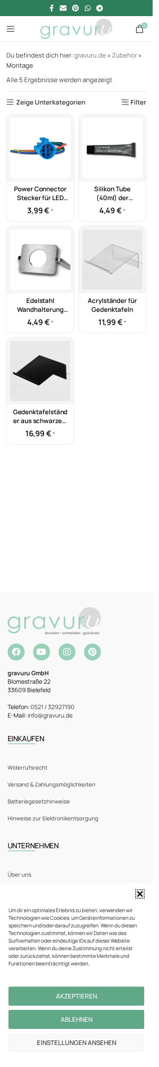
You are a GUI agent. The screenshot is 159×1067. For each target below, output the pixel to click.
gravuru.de (90, 55)
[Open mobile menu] (10, 28)
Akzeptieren (76, 996)
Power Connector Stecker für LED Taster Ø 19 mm (40, 197)
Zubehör (124, 55)
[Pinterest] (92, 652)
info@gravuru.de (50, 715)
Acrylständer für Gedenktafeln (112, 305)
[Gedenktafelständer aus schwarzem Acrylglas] (40, 371)
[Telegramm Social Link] (99, 8)
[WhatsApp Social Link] (87, 8)
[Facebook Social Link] (52, 8)
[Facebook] (16, 652)
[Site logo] (76, 28)
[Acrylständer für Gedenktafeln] (112, 259)
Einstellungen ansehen (76, 1042)
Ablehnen (76, 1019)
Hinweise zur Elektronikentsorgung (53, 818)
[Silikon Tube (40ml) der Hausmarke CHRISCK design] (112, 148)
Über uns (19, 874)
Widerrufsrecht (27, 767)
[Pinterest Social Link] (76, 8)
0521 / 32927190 (53, 707)
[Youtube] (41, 652)
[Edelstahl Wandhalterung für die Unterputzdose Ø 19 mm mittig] (40, 259)
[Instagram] (67, 652)
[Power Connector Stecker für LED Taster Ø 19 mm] (40, 148)
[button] (140, 894)
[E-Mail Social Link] (63, 8)
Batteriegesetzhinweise (39, 801)
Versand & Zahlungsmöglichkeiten (51, 784)
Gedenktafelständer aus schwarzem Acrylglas (40, 420)
